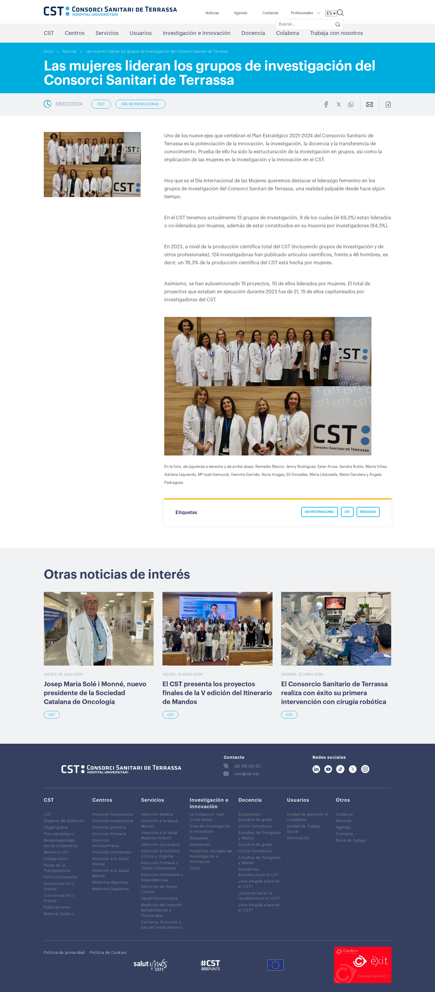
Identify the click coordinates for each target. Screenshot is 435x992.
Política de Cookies (108, 952)
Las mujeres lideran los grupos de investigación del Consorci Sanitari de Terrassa (157, 51)
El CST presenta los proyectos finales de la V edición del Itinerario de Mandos (217, 693)
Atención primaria (109, 827)
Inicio (49, 51)
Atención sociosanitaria (105, 843)
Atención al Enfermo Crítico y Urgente (160, 853)
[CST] (110, 12)
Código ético (56, 859)
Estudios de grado (256, 820)
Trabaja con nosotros (336, 33)
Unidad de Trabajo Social (304, 828)
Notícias (212, 13)
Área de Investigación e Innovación (210, 828)
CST (49, 33)
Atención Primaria (109, 834)
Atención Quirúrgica (160, 844)
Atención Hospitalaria (112, 821)
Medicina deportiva (110, 882)
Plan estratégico (59, 834)
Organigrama (56, 827)
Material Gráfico (59, 914)
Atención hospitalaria (112, 814)
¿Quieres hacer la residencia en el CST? (259, 895)
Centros (75, 33)
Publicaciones (57, 907)
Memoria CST (56, 852)
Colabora (287, 33)
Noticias (69, 51)
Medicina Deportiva (110, 889)
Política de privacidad (64, 952)
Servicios (107, 33)
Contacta (344, 834)
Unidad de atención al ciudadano (307, 817)
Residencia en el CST (259, 875)
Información (298, 838)
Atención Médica (157, 814)
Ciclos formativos (255, 826)
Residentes (249, 869)
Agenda (240, 13)
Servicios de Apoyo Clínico (159, 889)
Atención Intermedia (111, 852)
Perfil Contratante (61, 877)
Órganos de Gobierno (64, 821)
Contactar (270, 13)
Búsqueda (199, 838)
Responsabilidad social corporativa (61, 843)
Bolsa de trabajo (351, 840)
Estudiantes (250, 814)
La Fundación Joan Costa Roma (207, 817)
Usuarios (141, 33)
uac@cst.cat (247, 774)
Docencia (253, 33)
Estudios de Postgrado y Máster (260, 835)
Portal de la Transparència (57, 868)
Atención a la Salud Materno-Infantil (159, 835)
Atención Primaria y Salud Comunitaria (159, 865)
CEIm (195, 868)
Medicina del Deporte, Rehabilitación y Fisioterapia (162, 910)
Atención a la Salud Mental (110, 861)
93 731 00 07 (248, 766)
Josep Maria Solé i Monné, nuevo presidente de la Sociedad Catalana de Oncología (95, 693)
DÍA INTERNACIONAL (140, 104)
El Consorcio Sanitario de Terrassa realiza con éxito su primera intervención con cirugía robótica (334, 693)
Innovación (200, 844)
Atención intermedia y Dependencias (162, 877)
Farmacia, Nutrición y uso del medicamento (161, 924)
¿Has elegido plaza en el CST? (259, 884)
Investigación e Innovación (197, 33)
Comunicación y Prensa (59, 886)
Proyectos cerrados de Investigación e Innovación (211, 856)
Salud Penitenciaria (159, 898)
